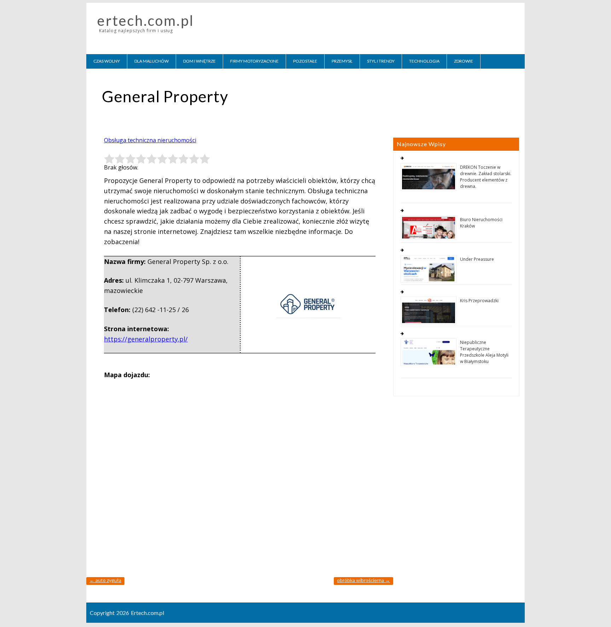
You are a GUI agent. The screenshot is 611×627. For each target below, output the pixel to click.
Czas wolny (106, 61)
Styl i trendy (381, 61)
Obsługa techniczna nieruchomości (150, 140)
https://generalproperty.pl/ (146, 339)
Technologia (424, 61)
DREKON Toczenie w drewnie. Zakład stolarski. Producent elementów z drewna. (485, 176)
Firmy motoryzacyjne (254, 61)
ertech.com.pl (145, 20)
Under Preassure (477, 259)
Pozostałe (305, 61)
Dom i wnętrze (199, 61)
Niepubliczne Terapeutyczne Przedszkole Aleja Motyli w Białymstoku (484, 351)
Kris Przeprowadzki (479, 301)
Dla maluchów (151, 61)
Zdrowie (463, 61)
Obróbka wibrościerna (363, 580)
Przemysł (342, 61)
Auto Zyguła (105, 580)
